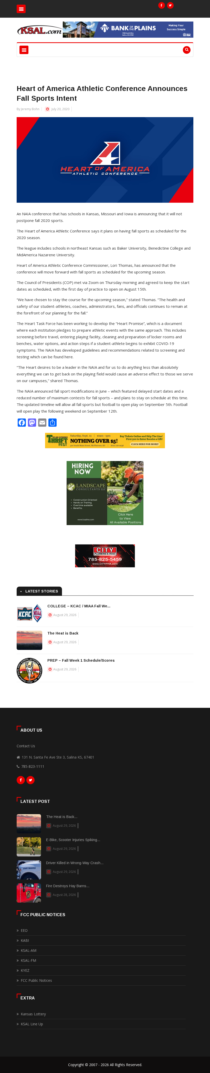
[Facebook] (161, 5)
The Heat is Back (62, 633)
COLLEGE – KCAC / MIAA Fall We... (78, 606)
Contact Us (26, 745)
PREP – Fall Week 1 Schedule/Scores (81, 660)
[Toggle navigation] (21, 9)
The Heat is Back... (61, 817)
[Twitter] (170, 5)
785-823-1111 (32, 766)
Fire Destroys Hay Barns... (67, 886)
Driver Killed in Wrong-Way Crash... (74, 863)
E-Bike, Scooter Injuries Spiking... (73, 840)
